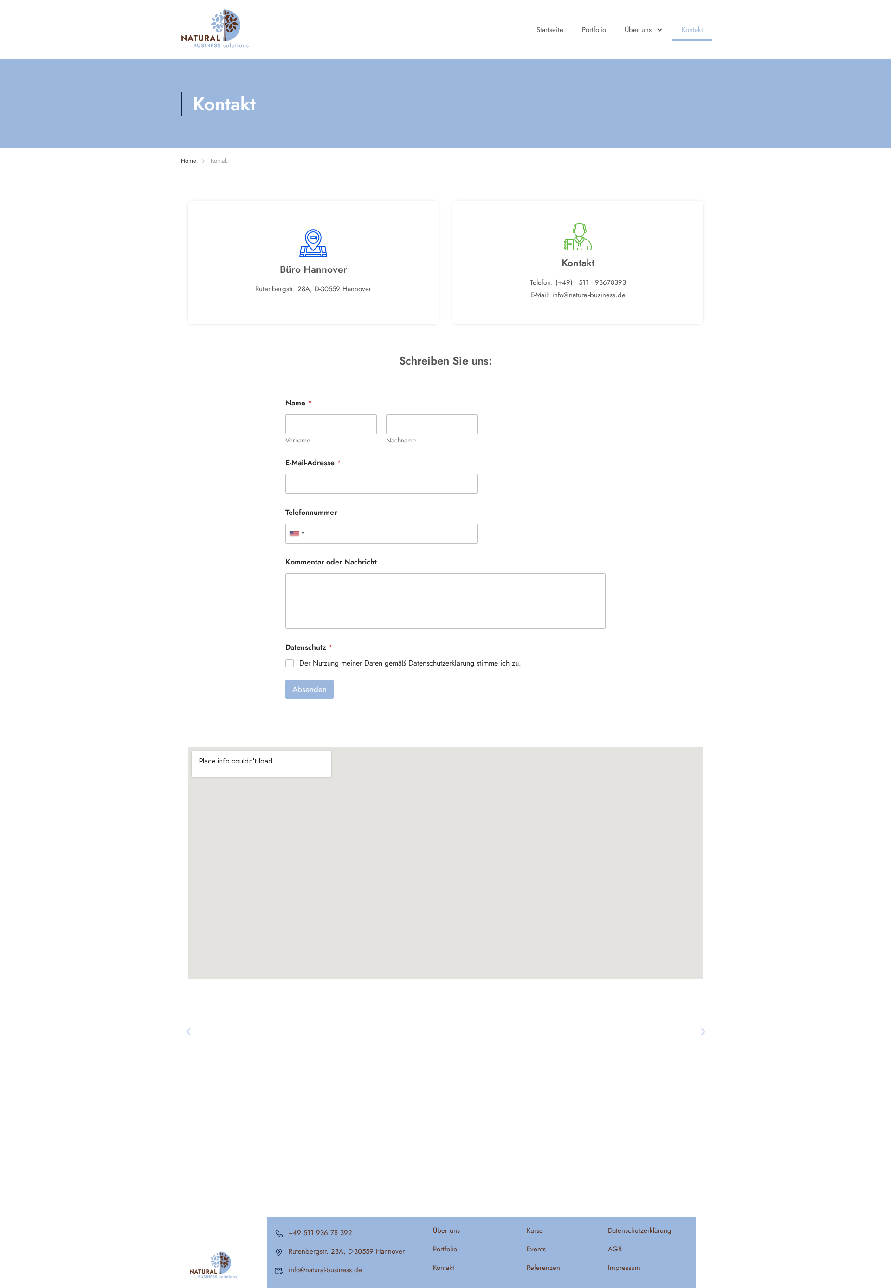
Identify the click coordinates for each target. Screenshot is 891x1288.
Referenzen (543, 1267)
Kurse (535, 1230)
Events (536, 1249)
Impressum (624, 1267)
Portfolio (594, 30)
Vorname (297, 440)
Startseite (549, 30)
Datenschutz (309, 647)
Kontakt (692, 30)
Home (188, 160)
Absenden (309, 689)
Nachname (401, 440)
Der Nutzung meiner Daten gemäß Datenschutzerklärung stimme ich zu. (410, 663)
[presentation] (188, 1031)
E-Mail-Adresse (313, 462)
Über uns (638, 30)
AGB (615, 1249)
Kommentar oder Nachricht (331, 561)
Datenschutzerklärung (639, 1230)
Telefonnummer (311, 512)
